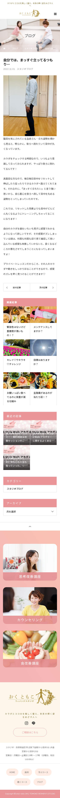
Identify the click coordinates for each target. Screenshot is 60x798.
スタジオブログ (25, 69)
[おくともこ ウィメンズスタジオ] (30, 698)
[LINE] (33, 723)
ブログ (40, 781)
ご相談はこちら (30, 732)
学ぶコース (43, 772)
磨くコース (22, 781)
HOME (12, 772)
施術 (27, 772)
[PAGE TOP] (30, 526)
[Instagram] (26, 723)
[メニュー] (55, 14)
